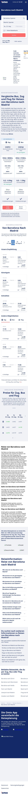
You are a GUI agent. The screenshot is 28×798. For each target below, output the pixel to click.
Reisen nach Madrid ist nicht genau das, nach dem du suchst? (13, 660)
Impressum (4, 785)
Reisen (9, 703)
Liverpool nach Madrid (7, 692)
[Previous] (3, 416)
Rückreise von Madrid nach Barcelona (13, 645)
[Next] (24, 242)
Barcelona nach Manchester (9, 682)
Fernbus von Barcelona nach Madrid (12, 648)
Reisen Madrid (17, 703)
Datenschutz (5, 788)
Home (3, 703)
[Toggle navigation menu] (26, 2)
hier (20, 382)
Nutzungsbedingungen (17, 785)
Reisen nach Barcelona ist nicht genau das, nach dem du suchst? (13, 656)
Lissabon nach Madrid (7, 696)
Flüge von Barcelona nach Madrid (12, 653)
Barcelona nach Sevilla (7, 685)
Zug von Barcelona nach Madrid (11, 650)
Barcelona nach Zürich (7, 678)
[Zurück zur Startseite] (4, 2)
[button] (8, 26)
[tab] (5, 319)
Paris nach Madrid (6, 689)
